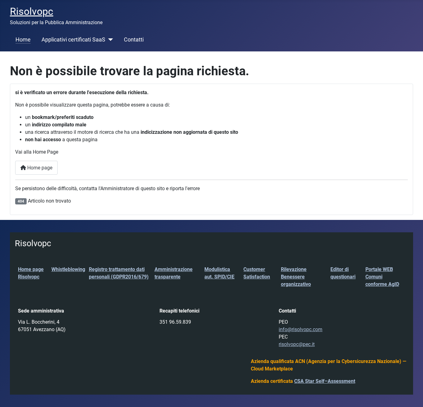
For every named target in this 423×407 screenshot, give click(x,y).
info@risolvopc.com (300, 329)
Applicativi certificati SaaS (73, 40)
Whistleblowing (68, 269)
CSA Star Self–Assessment (324, 381)
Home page (39, 168)
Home (23, 40)
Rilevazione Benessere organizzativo (296, 276)
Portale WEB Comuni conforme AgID (382, 276)
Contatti (134, 40)
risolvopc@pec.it (297, 344)
